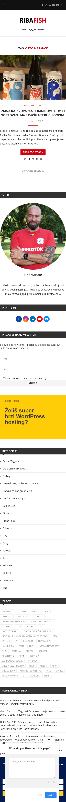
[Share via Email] (41, 159)
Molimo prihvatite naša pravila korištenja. (25, 378)
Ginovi (6, 513)
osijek (21, 646)
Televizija (8, 580)
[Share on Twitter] (33, 159)
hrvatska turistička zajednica (37, 631)
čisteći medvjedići (31, 676)
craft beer (7, 616)
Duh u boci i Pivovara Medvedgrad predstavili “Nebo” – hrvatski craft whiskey (29, 702)
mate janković (44, 641)
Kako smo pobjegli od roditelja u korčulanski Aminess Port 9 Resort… (29, 727)
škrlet (47, 676)
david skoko (23, 616)
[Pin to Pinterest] (37, 159)
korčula (6, 641)
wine (49, 671)
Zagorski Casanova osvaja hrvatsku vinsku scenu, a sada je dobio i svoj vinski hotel (32, 713)
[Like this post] (25, 159)
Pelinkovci (8, 528)
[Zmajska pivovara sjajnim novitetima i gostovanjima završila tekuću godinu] (33, 77)
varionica (32, 661)
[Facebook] (42, 5)
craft (46, 611)
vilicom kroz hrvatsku (13, 666)
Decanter (38, 616)
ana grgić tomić (9, 611)
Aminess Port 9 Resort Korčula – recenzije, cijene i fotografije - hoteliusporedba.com (27, 738)
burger (35, 611)
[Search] (62, 5)
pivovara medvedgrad (48, 646)
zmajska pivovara (10, 676)
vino (54, 666)
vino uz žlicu (8, 671)
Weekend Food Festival (30, 671)
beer (24, 611)
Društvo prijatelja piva (15, 498)
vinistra (43, 666)
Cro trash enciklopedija (15, 468)
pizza (4, 651)
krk (16, 641)
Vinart (32, 666)
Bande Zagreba (11, 461)
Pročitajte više (32, 152)
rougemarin (8, 656)
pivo (31, 646)
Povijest (7, 543)
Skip (40, 795)
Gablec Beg (9, 505)
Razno (6, 558)
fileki (19, 626)
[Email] (57, 5)
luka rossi (28, 641)
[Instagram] (46, 5)
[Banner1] (33, 417)
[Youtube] (53, 5)
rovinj (22, 656)
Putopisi (7, 550)
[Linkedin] (50, 5)
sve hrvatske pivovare (12, 661)
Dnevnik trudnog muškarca (17, 491)
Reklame (7, 565)
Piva (5, 535)
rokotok (43, 651)
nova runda (8, 646)
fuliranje (30, 626)
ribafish (30, 651)
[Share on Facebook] (29, 159)
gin (41, 626)
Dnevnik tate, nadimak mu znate (20, 483)
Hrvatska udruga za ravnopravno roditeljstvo (25, 636)
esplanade (7, 626)
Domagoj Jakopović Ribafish (15, 621)
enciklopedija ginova (43, 621)
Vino (5, 587)
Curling (6, 476)
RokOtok (7, 573)
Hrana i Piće (9, 520)
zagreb (59, 671)
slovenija (34, 656)
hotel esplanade (10, 631)
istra (55, 636)
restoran (16, 651)
